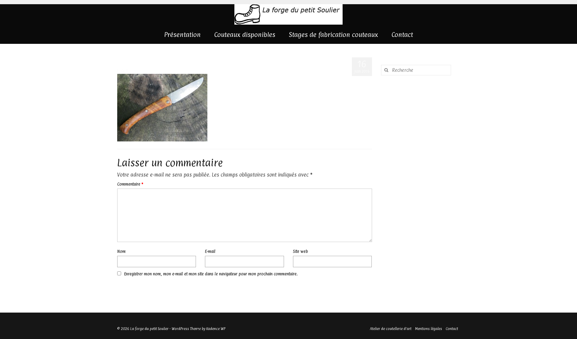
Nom (121, 251)
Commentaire (130, 184)
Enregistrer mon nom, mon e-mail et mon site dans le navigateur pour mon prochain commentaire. (211, 273)
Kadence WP (215, 329)
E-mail (210, 251)
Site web (300, 251)
